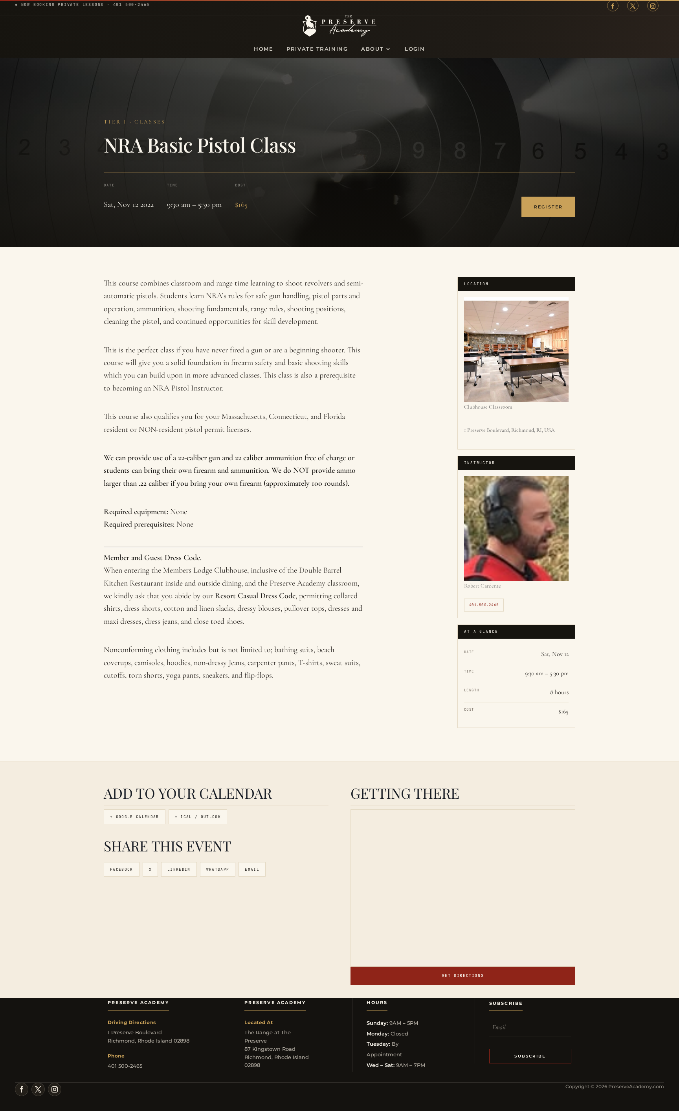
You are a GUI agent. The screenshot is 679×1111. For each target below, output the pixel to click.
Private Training (317, 49)
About (372, 49)
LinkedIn (179, 869)
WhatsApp (217, 869)
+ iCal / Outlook (198, 816)
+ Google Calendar (134, 816)
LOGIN (415, 49)
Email (252, 869)
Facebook (121, 869)
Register (548, 207)
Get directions (463, 975)
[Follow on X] (633, 5)
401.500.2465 (484, 604)
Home (263, 49)
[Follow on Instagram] (653, 5)
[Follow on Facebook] (612, 5)
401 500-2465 (131, 4)
